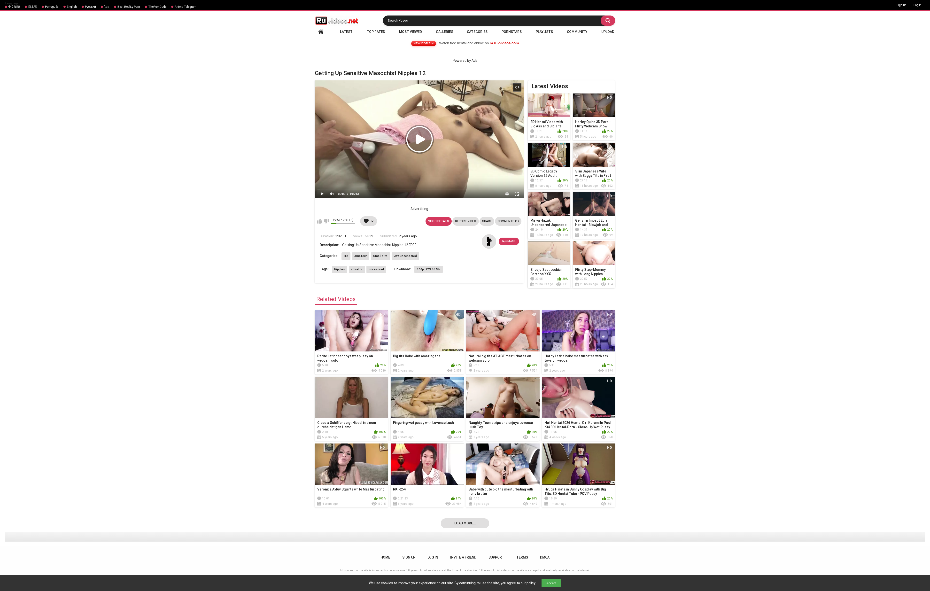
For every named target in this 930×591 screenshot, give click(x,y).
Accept (551, 583)
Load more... (465, 523)
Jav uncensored (405, 256)
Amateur (360, 256)
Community (577, 32)
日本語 (32, 6)
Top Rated (376, 32)
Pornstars (512, 32)
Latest (346, 32)
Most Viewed (410, 32)
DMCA (545, 557)
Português (52, 6)
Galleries (444, 32)
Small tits (380, 256)
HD (346, 256)
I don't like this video (326, 221)
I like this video (319, 221)
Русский (90, 6)
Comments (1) (508, 221)
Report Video (465, 221)
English (72, 6)
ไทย (106, 6)
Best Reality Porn (128, 6)
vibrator (356, 269)
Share (487, 221)
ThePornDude (157, 6)
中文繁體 (14, 6)
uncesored (376, 269)
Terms (522, 557)
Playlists (544, 32)
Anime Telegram (185, 6)
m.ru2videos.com (504, 43)
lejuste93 (508, 241)
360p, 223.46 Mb (428, 269)
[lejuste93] (489, 241)
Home (321, 32)
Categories (477, 32)
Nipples (339, 269)
